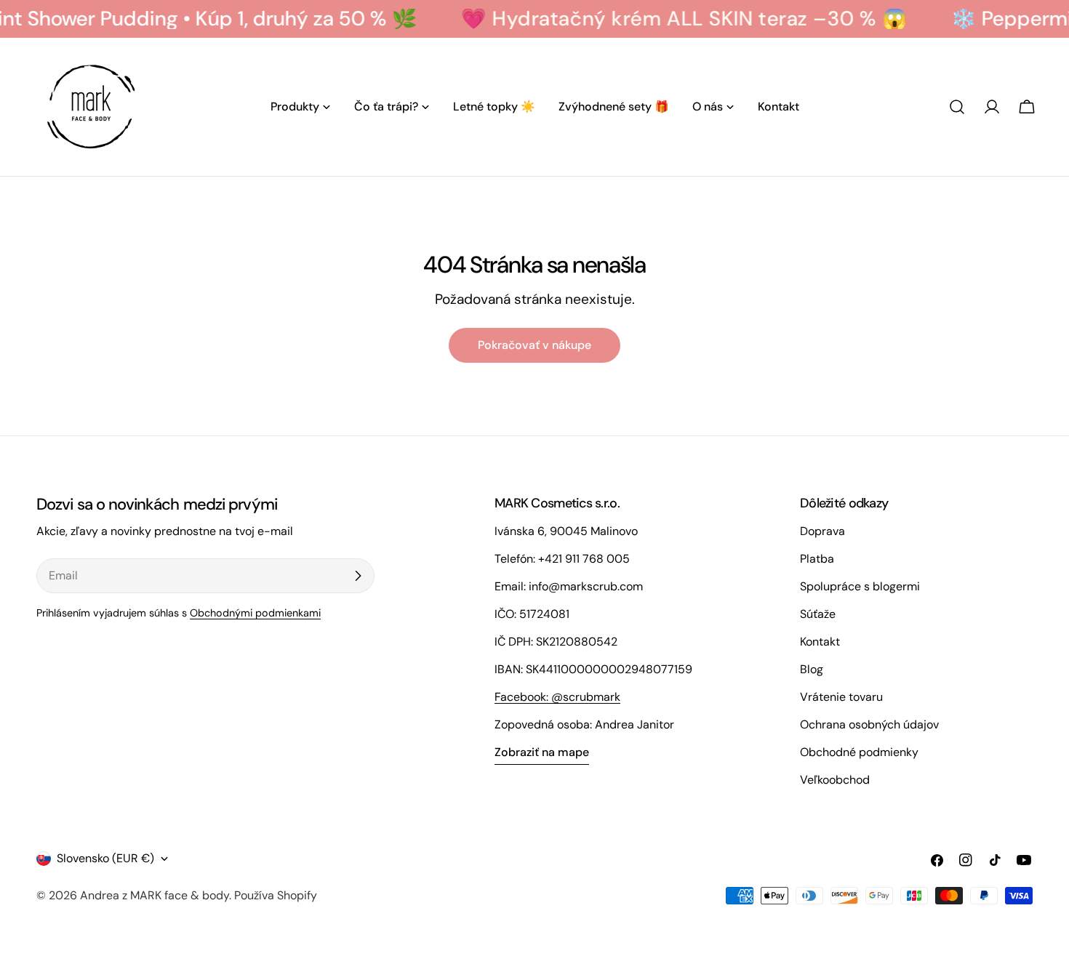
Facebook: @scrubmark (557, 696)
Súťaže (818, 614)
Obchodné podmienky (859, 752)
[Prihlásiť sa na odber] (358, 576)
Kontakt (820, 641)
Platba (817, 558)
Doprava (822, 531)
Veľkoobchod (835, 779)
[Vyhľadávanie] (957, 106)
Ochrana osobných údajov (869, 724)
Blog (811, 669)
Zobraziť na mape (542, 752)
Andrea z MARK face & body (154, 895)
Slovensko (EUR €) (105, 858)
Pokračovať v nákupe (534, 345)
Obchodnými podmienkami (255, 612)
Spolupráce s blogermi (860, 586)
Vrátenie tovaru (841, 696)
